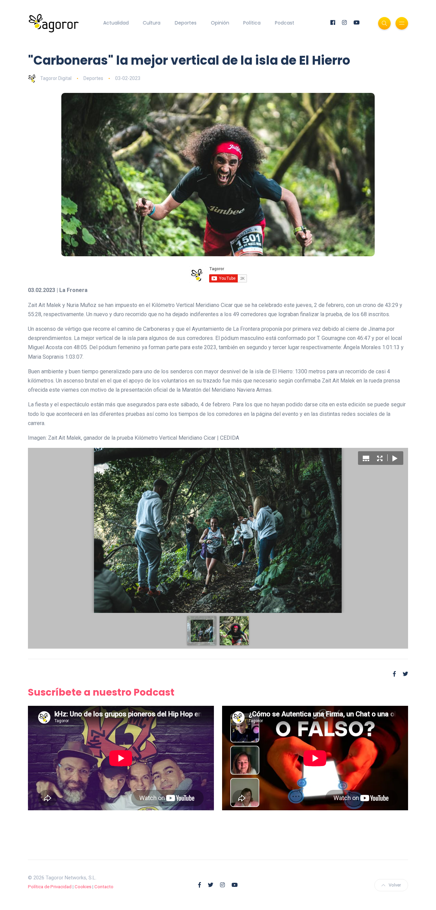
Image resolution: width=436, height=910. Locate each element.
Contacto (103, 886)
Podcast (284, 22)
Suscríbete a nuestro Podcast (101, 692)
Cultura (151, 22)
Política (252, 22)
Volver (395, 885)
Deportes (186, 22)
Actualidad (116, 22)
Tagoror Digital (56, 78)
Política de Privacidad (50, 886)
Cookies (83, 886)
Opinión (220, 22)
